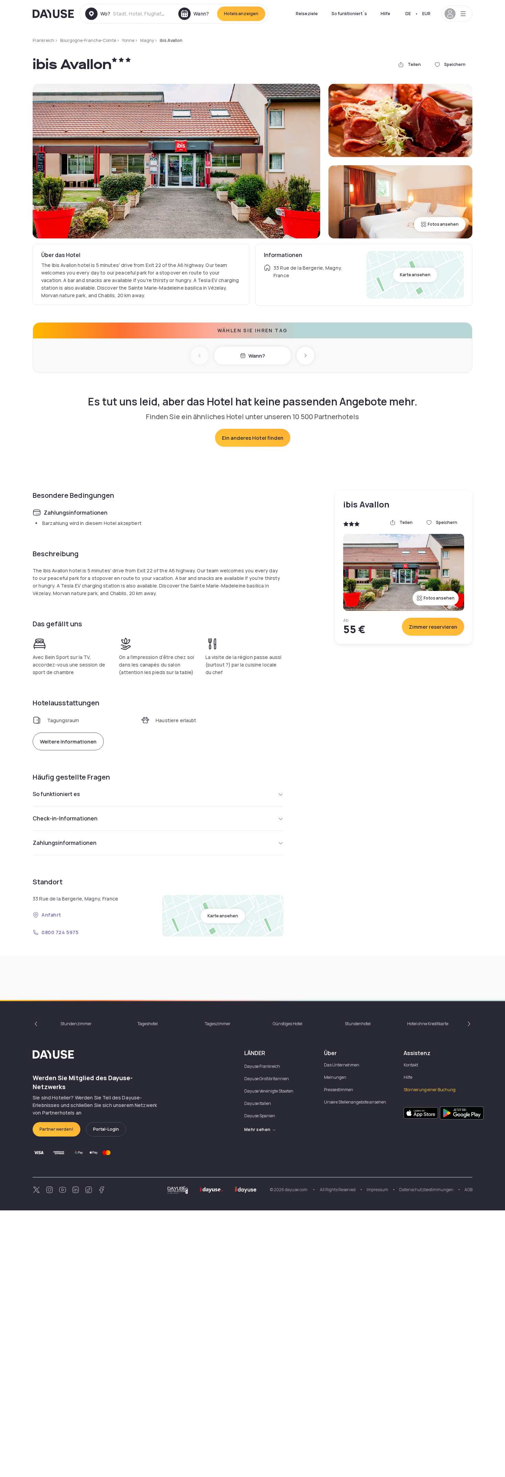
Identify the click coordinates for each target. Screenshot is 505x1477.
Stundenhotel (358, 1024)
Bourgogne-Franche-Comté (88, 40)
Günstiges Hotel (287, 1024)
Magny (147, 40)
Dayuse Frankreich (262, 1066)
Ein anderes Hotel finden (252, 437)
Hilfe (385, 13)
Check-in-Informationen (65, 818)
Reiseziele (307, 13)
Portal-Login (106, 1129)
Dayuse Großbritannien (266, 1079)
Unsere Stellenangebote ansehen (355, 1102)
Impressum (377, 1190)
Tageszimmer (218, 1024)
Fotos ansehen (443, 224)
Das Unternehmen (341, 1065)
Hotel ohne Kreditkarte (427, 1024)
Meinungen (335, 1077)
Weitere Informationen (68, 741)
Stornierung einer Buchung (430, 1090)
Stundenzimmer (76, 1024)
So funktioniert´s (349, 13)
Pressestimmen (338, 1090)
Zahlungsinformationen (65, 843)
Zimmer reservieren (433, 626)
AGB (468, 1190)
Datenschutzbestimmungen (426, 1190)
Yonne (128, 40)
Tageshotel (147, 1024)
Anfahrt (51, 914)
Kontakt (411, 1065)
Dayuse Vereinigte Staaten (268, 1091)
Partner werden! (57, 1129)
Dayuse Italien (257, 1103)
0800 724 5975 (60, 932)
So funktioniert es (56, 794)
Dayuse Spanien (259, 1116)
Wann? (256, 355)
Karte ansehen (415, 275)
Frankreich (43, 40)
